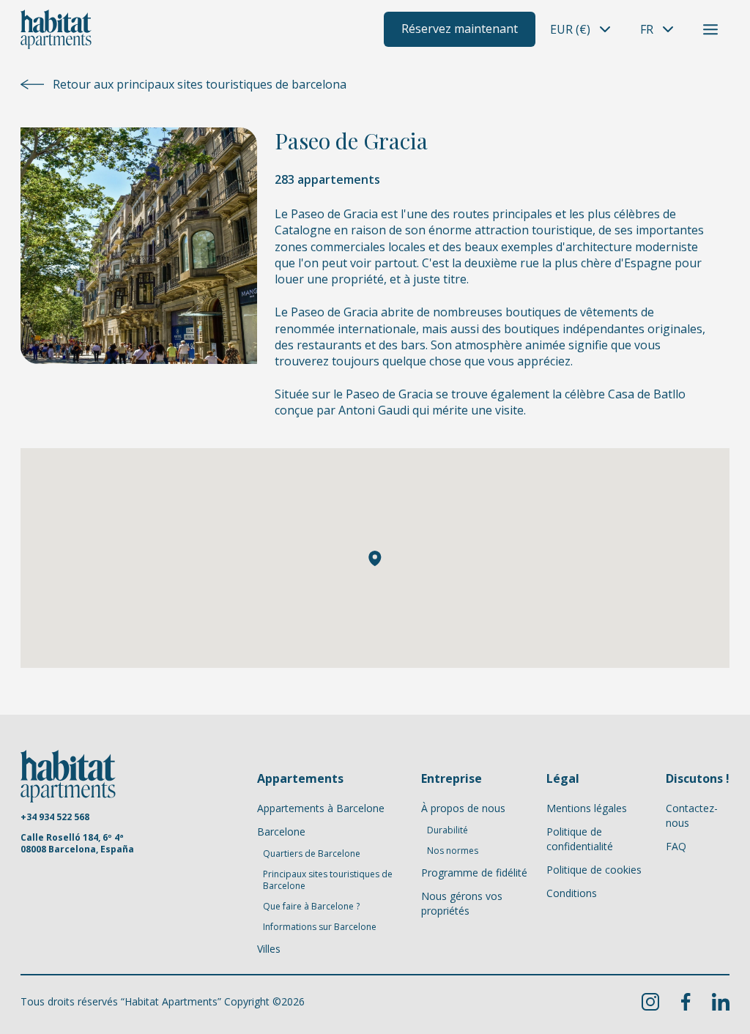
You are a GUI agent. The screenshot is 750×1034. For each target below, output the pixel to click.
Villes (269, 949)
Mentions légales (586, 808)
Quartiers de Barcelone (311, 854)
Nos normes (452, 851)
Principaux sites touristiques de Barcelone (328, 880)
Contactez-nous (692, 815)
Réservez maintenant (459, 29)
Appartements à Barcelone (321, 808)
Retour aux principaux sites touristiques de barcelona (199, 84)
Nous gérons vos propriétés (461, 903)
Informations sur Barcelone (319, 927)
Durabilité (447, 830)
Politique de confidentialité (579, 839)
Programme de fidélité (474, 872)
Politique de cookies (594, 870)
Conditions (571, 893)
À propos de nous (463, 808)
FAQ (676, 846)
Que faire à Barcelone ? (311, 906)
